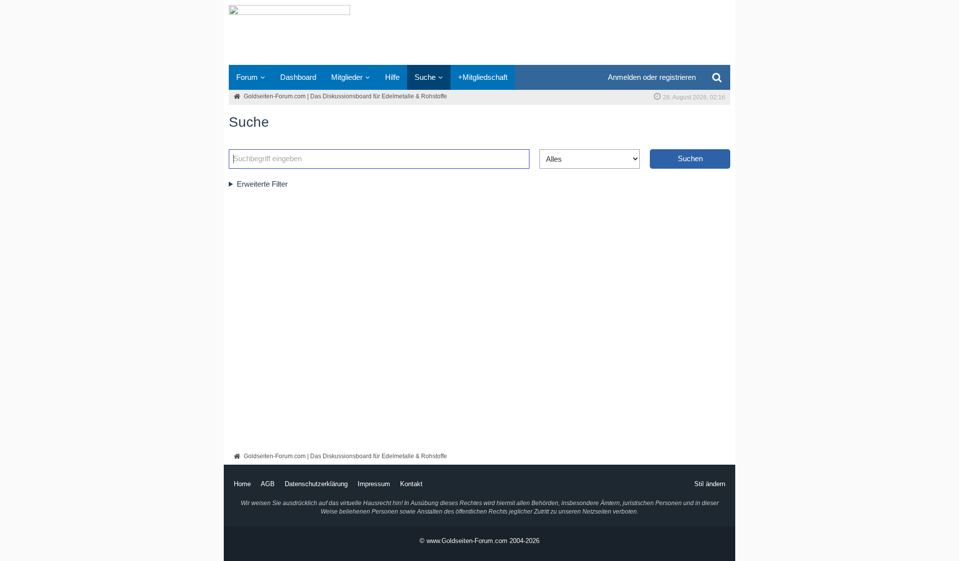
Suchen (690, 158)
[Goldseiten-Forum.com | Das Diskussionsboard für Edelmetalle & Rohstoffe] (479, 32)
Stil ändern (709, 484)
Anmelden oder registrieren (652, 77)
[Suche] (716, 77)
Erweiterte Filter (262, 184)
